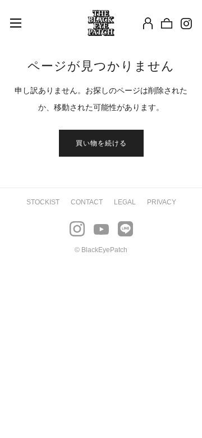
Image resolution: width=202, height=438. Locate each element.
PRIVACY (161, 202)
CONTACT (87, 202)
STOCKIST (42, 202)
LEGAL (125, 202)
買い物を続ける (101, 143)
